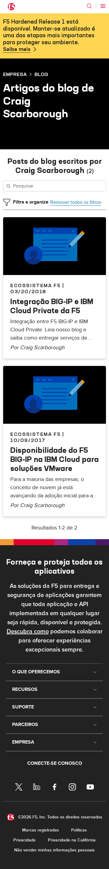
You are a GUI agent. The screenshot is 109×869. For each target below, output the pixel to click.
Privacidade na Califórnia (72, 840)
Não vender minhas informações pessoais (54, 850)
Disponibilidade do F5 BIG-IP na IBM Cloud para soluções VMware (54, 459)
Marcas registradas (40, 830)
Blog (41, 74)
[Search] (89, 6)
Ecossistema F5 (35, 285)
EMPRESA (15, 74)
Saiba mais (17, 49)
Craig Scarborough (42, 347)
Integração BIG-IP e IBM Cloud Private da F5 (51, 306)
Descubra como (28, 631)
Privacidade (24, 840)
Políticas (79, 830)
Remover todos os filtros (75, 202)
